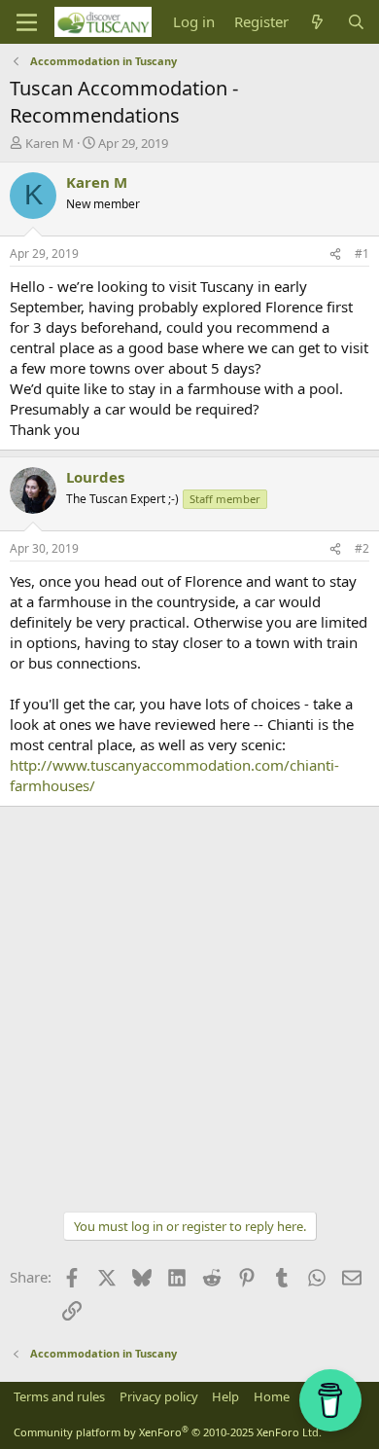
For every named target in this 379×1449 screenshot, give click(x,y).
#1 (362, 253)
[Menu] (27, 22)
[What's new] (317, 22)
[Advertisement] (189, 1006)
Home (272, 1396)
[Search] (356, 22)
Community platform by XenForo (168, 1432)
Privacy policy (159, 1396)
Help (225, 1396)
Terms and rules (59, 1396)
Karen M (49, 143)
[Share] (335, 254)
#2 (362, 548)
